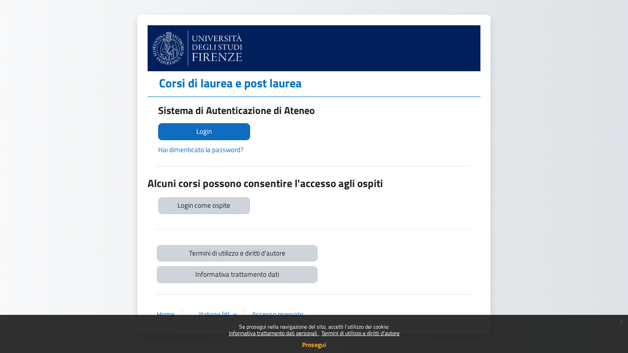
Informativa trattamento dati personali (274, 333)
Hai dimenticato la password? (201, 149)
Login (204, 131)
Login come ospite (203, 205)
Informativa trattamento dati (237, 274)
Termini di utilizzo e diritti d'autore (360, 333)
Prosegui (314, 344)
